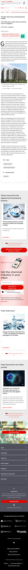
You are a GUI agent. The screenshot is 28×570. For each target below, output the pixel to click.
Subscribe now (14, 501)
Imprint (6, 563)
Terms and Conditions (16, 563)
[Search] (16, 8)
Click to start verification (13, 292)
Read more (4, 301)
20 (17, 415)
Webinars (3, 468)
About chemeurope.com (14, 554)
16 (11, 415)
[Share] (18, 8)
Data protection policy (14, 565)
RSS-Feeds (4, 479)
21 (19, 415)
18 (14, 415)
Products (3, 458)
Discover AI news (14, 432)
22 (20, 415)
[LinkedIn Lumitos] (14, 542)
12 (5, 415)
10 (20, 243)
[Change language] (21, 8)
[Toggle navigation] (26, 8)
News (2, 447)
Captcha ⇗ (20, 293)
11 (22, 243)
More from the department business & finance (14, 250)
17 (13, 415)
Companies (4, 453)
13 (7, 415)
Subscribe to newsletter (12, 287)
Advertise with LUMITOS (13, 548)
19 (16, 415)
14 (8, 415)
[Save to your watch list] (23, 8)
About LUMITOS (13, 551)
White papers (5, 463)
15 (10, 415)
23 (22, 415)
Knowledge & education (8, 473)
